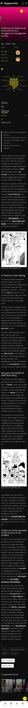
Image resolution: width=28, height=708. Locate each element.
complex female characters (17, 649)
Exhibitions (17, 705)
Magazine (11, 705)
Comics (13, 43)
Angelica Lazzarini (6, 122)
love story (14, 653)
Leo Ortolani (4, 103)
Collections (5, 705)
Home (2, 43)
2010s (4, 649)
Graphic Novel (5, 111)
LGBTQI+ (5, 653)
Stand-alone (4, 112)
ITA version (22, 705)
